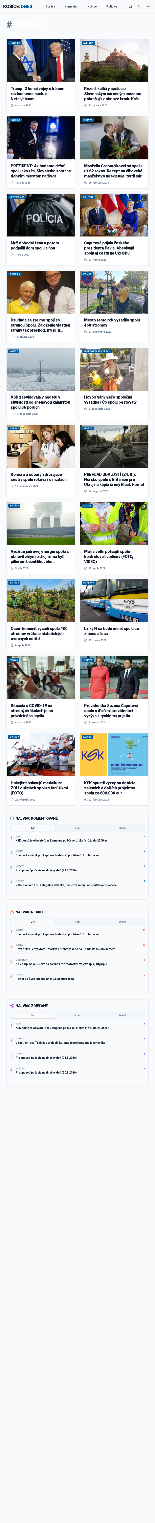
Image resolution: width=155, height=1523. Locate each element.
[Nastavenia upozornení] (139, 6)
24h (33, 828)
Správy (50, 6)
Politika (111, 6)
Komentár (71, 6)
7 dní (77, 828)
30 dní (122, 828)
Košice (92, 6)
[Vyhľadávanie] (130, 6)
